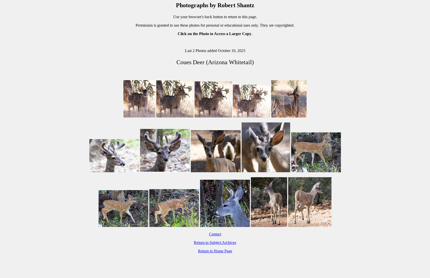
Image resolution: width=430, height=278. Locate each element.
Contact (215, 234)
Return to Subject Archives (215, 242)
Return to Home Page (215, 251)
